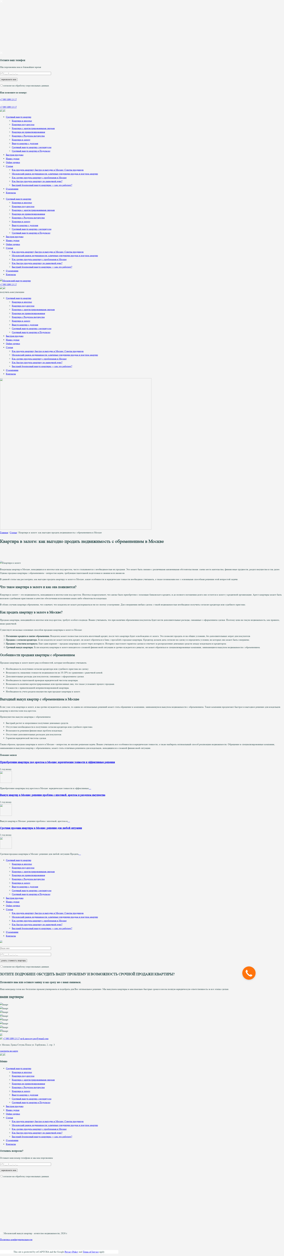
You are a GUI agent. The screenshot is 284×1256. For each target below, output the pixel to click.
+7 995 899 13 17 (8, 99)
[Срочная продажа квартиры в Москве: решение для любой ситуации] (6, 847)
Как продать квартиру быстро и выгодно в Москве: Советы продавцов (48, 169)
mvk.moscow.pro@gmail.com (34, 1038)
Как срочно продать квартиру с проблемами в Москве (39, 177)
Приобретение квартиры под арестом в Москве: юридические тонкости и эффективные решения (57, 762)
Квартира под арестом (23, 124)
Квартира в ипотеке (22, 120)
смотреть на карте (9, 1051)
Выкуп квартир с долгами (25, 143)
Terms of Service (91, 1251)
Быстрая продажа (14, 154)
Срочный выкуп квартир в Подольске (31, 151)
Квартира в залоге (21, 139)
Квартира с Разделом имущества (28, 135)
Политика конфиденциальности (16, 1239)
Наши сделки (12, 158)
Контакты (11, 192)
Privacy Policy (71, 1251)
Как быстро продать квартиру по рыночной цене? (37, 181)
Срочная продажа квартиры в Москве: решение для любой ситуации (41, 828)
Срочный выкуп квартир (18, 117)
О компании (12, 188)
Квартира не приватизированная (28, 132)
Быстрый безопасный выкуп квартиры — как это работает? (42, 185)
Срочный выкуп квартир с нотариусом (31, 147)
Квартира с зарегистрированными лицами (33, 128)
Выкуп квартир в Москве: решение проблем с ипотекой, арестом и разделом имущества (52, 795)
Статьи (9, 166)
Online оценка (13, 162)
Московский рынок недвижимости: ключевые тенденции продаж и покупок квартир (55, 173)
